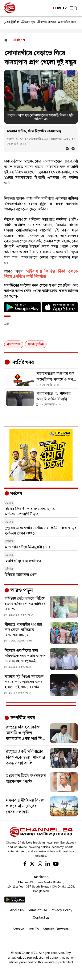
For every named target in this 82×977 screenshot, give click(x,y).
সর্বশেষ (15, 494)
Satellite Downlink (56, 929)
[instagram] (40, 864)
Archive (18, 929)
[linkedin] (47, 864)
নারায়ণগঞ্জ (14, 344)
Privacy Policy (61, 910)
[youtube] (56, 864)
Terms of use (37, 910)
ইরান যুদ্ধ (29, 22)
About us (17, 910)
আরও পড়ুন (21, 590)
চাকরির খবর (68, 22)
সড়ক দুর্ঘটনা (36, 344)
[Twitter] (32, 864)
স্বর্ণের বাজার (48, 22)
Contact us (41, 917)
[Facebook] (24, 864)
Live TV (33, 929)
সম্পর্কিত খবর (22, 718)
